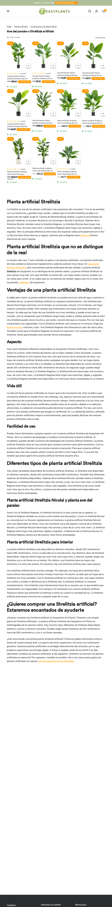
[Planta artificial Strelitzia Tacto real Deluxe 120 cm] (93, 103)
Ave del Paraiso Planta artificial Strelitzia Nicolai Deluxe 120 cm (67, 74)
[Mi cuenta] (96, 11)
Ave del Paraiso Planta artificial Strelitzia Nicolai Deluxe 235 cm (42, 122)
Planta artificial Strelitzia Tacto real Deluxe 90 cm (67, 173)
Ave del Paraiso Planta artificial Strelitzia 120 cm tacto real (42, 77)
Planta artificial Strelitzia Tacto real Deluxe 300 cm (42, 169)
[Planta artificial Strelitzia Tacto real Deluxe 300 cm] (44, 151)
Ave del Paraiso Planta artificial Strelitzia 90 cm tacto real (92, 74)
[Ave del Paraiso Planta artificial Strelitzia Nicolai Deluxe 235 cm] (44, 103)
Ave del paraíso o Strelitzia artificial (43, 26)
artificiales (24, 282)
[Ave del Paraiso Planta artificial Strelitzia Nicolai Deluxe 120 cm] (68, 55)
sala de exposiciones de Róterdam (56, 661)
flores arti (85, 235)
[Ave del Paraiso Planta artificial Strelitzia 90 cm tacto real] (93, 55)
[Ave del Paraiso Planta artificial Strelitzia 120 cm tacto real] (44, 55)
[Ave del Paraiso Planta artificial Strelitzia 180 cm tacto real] (19, 55)
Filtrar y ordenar (15, 37)
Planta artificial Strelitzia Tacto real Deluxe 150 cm (67, 122)
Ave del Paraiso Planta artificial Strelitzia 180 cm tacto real (17, 77)
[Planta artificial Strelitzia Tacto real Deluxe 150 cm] (68, 103)
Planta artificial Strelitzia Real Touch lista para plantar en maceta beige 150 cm (17, 173)
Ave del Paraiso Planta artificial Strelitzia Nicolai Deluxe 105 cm (17, 125)
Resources (80, 905)
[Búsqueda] (89, 11)
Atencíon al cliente (51, 905)
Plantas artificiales (21, 26)
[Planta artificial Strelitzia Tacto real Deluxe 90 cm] (68, 151)
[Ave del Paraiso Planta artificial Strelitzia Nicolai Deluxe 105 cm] (19, 103)
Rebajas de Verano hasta (55, 3)
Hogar (9, 26)
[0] (102, 11)
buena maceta (14, 327)
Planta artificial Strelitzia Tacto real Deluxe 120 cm (92, 122)
